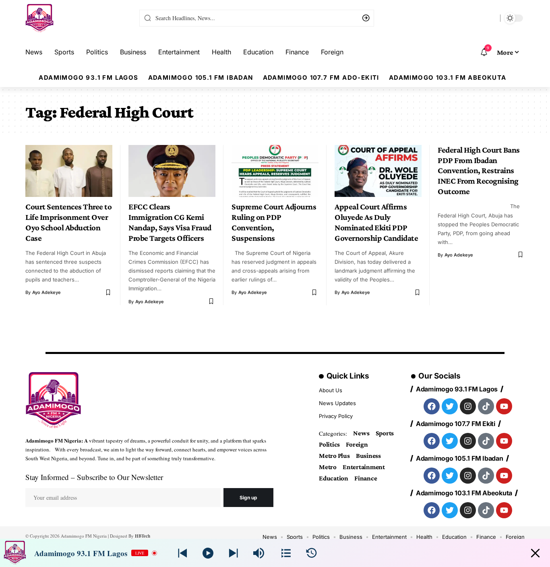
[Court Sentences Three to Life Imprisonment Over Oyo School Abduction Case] (68, 171)
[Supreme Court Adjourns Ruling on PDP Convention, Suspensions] (275, 171)
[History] (311, 553)
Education (333, 478)
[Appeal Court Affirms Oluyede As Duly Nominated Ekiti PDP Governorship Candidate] (378, 171)
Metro (328, 467)
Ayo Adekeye (46, 292)
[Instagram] (468, 406)
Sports (385, 433)
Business (368, 455)
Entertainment (364, 467)
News (361, 433)
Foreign (357, 444)
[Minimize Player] (535, 553)
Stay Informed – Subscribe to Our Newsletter (94, 477)
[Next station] (182, 553)
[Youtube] (504, 406)
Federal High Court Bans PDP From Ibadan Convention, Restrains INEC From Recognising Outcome (479, 171)
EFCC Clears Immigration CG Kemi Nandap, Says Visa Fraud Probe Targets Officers (169, 222)
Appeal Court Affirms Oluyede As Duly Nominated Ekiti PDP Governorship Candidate (376, 222)
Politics (329, 444)
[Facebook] (432, 406)
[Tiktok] (486, 406)
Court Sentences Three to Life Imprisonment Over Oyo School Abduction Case (68, 222)
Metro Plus (334, 455)
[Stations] (286, 553)
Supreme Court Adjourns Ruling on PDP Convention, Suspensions (274, 222)
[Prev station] (233, 553)
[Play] (208, 553)
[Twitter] (450, 406)
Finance (365, 478)
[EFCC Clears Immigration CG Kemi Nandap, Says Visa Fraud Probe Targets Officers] (171, 171)
